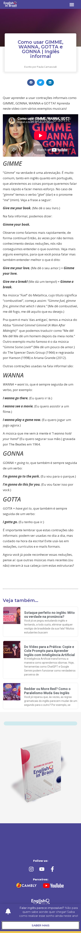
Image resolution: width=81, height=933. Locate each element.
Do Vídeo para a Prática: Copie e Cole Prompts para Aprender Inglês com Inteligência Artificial (49, 651)
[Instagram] (31, 869)
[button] (72, 4)
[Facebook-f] (52, 869)
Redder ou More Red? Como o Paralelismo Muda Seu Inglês (47, 691)
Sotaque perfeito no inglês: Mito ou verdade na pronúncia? (49, 615)
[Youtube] (42, 869)
